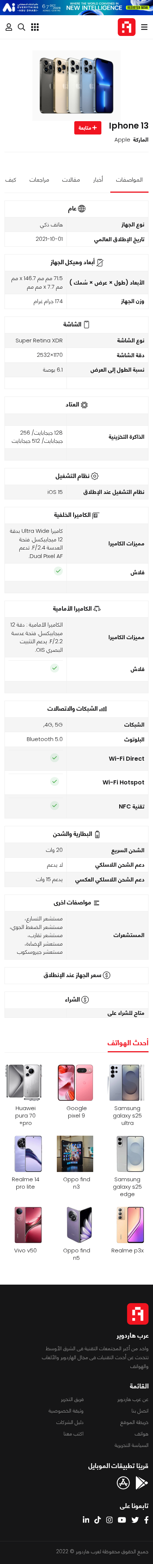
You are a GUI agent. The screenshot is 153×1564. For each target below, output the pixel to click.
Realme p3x (127, 1250)
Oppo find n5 (76, 1254)
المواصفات (129, 179)
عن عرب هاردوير (133, 1399)
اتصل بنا (140, 1410)
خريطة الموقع (134, 1422)
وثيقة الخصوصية (66, 1410)
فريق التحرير (72, 1399)
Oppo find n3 (76, 1183)
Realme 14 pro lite (25, 1183)
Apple (122, 139)
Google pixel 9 (76, 1112)
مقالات (71, 179)
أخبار (98, 179)
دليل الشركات (70, 1422)
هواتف (142, 1433)
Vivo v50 (25, 1250)
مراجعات (39, 179)
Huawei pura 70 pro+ (25, 1116)
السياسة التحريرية (132, 1445)
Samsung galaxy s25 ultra (127, 1116)
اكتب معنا (74, 1433)
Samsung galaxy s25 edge (127, 1187)
